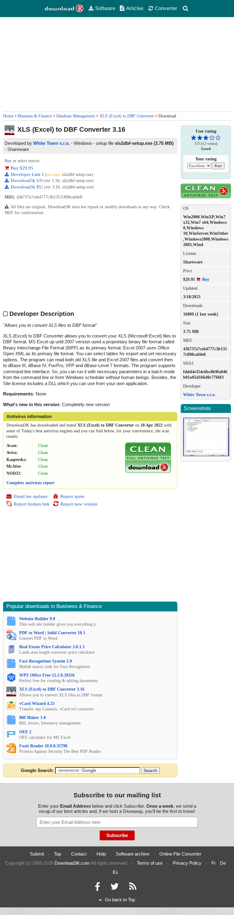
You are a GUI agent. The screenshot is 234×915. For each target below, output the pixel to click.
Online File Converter (180, 853)
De (223, 863)
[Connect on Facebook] (97, 888)
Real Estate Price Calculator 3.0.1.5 (52, 647)
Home (8, 116)
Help (101, 853)
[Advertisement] (117, 64)
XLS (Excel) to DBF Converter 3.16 (51, 689)
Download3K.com (72, 863)
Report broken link (32, 504)
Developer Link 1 (28, 174)
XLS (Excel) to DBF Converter (126, 116)
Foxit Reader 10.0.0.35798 (43, 746)
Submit (37, 853)
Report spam (72, 496)
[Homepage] (64, 8)
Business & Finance (35, 116)
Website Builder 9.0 (37, 619)
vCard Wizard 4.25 (37, 703)
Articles (135, 8)
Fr (213, 863)
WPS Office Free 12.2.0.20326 (47, 675)
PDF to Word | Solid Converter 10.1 (52, 633)
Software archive (132, 853)
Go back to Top (120, 899)
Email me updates (31, 496)
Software (105, 8)
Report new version (79, 504)
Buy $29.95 (22, 168)
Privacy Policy (187, 863)
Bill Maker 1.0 (32, 717)
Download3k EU (27, 186)
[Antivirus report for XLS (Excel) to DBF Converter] (148, 471)
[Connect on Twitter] (114, 888)
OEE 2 (25, 732)
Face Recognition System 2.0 (45, 661)
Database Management (75, 116)
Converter (166, 8)
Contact (79, 853)
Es (115, 872)
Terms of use (150, 863)
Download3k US (27, 180)
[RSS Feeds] (133, 888)
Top (57, 853)
